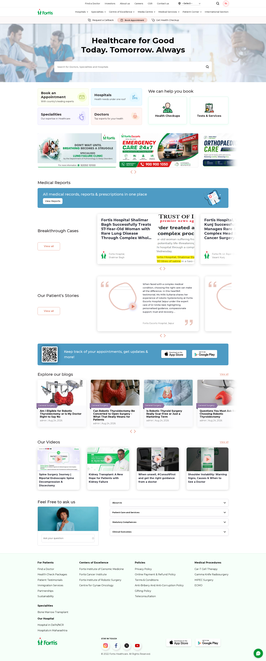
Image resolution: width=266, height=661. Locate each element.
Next (135, 172)
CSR (150, 3)
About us (125, 3)
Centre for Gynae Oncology (96, 585)
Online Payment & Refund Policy (155, 574)
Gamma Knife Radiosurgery (211, 574)
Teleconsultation (145, 596)
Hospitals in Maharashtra (52, 630)
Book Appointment (134, 20)
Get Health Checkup (167, 20)
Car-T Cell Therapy (206, 569)
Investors (110, 3)
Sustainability (46, 596)
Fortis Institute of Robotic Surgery (100, 580)
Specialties (97, 11)
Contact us (163, 3)
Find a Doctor (92, 3)
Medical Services (167, 11)
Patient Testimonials (50, 580)
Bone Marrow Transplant (53, 612)
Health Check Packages (52, 574)
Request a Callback (103, 20)
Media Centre (145, 11)
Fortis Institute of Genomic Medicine (101, 569)
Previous (131, 172)
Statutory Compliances (124, 522)
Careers (139, 3)
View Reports (52, 201)
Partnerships (45, 590)
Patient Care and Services (125, 512)
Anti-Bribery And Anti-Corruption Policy (159, 585)
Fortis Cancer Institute (93, 574)
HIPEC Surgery (204, 580)
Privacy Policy (143, 569)
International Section (216, 11)
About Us (117, 503)
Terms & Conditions (146, 580)
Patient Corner (191, 11)
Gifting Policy (143, 590)
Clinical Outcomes (121, 532)
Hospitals (80, 11)
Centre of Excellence (120, 11)
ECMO (198, 585)
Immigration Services (50, 585)
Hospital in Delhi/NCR (51, 624)
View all (49, 246)
